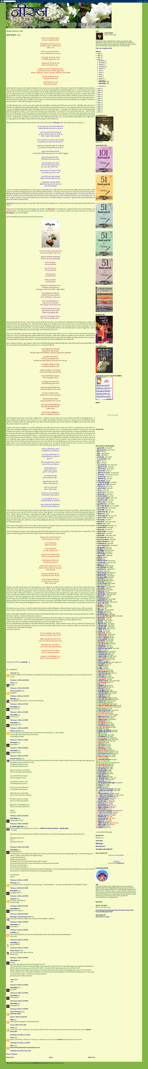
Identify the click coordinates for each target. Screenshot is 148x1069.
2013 (99, 100)
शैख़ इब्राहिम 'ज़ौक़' (103, 778)
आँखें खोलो (101, 685)
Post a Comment (11, 1054)
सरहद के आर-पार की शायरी (106, 789)
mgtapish (13, 898)
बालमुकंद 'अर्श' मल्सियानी (104, 730)
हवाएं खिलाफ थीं (102, 613)
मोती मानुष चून (101, 645)
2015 (99, 96)
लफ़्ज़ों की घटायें (102, 647)
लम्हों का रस (101, 803)
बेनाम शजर (101, 688)
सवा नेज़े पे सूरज (102, 801)
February (102, 80)
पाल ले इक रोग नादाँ (103, 644)
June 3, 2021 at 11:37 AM (18, 1025)
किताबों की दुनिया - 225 (104, 81)
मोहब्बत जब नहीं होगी (103, 807)
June (100, 72)
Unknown (13, 673)
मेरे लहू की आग (101, 565)
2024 (99, 55)
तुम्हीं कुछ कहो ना (101, 494)
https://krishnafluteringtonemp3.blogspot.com (25, 1047)
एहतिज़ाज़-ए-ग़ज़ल (102, 719)
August (101, 68)
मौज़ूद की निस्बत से (102, 806)
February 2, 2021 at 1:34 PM (19, 880)
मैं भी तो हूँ (100, 597)
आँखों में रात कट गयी (103, 823)
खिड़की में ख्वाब (102, 628)
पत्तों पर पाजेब (101, 582)
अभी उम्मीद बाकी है (102, 693)
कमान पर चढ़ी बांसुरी (103, 662)
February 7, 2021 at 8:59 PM (19, 957)
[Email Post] (29, 662)
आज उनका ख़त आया (103, 818)
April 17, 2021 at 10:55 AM (18, 1017)
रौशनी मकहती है (101, 586)
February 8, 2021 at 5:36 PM (19, 1009)
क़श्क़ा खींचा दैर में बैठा (103, 798)
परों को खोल (101, 676)
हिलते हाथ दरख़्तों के (103, 800)
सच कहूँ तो (100, 549)
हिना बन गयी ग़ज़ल (102, 573)
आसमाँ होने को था (101, 569)
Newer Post (10, 1057)
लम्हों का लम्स (101, 591)
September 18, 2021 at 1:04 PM (20, 1043)
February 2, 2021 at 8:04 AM (19, 815)
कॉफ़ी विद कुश (99, 843)
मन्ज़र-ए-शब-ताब (102, 773)
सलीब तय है (101, 674)
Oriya (116, 910)
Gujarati (106, 910)
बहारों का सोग (101, 820)
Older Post (91, 1057)
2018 (99, 90)
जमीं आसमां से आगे (103, 653)
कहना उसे (100, 747)
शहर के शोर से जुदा (103, 673)
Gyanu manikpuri (15, 691)
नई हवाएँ (100, 827)
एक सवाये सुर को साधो (103, 602)
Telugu (127, 910)
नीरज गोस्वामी (13, 707)
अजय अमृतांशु (13, 942)
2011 (99, 104)
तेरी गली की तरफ (102, 576)
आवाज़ (98, 455)
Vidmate (60, 1039)
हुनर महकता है (101, 640)
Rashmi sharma (15, 731)
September (102, 66)
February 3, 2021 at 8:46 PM (19, 914)
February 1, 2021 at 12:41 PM (19, 696)
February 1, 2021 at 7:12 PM (19, 740)
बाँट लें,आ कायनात (102, 671)
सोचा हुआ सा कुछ (102, 625)
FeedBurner (120, 863)
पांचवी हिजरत (101, 696)
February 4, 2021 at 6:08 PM (19, 930)
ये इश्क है (100, 786)
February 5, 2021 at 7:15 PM (19, 948)
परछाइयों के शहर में (101, 574)
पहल (99, 608)
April (100, 76)
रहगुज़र (99, 564)
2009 (99, 108)
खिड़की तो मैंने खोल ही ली (104, 732)
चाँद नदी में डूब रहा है (102, 614)
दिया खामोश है (100, 550)
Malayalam (105, 911)
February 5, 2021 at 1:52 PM (19, 940)
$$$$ (11, 1019)
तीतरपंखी (100, 665)
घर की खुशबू (101, 690)
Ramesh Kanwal (15, 758)
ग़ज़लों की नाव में (102, 701)
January (101, 86)
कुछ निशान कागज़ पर (103, 815)
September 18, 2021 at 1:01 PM (20, 1035)
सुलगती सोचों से (101, 617)
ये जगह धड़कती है (102, 639)
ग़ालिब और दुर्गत (102, 809)
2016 (99, 94)
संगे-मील (100, 631)
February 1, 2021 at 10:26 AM (19, 680)
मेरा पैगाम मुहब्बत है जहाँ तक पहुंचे (106, 783)
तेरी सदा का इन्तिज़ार (103, 793)
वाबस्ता (100, 650)
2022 (99, 57)
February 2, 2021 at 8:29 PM (19, 896)
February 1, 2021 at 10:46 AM (19, 688)
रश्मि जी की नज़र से (100, 846)
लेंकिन (101, 668)
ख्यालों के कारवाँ (102, 687)
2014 (99, 98)
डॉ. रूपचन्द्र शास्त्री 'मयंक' (17, 826)
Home (51, 1057)
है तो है (100, 630)
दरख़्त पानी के (100, 552)
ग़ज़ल (98, 451)
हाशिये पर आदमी (102, 824)
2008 (99, 110)
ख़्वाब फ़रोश (101, 781)
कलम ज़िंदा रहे (101, 724)
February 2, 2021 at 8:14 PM (19, 888)
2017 (99, 92)
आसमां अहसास (101, 619)
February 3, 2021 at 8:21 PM (19, 906)
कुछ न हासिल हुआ (101, 567)
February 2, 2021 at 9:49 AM (19, 823)
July (100, 70)
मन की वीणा (13, 932)
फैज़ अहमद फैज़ (102, 769)
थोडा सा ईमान (101, 588)
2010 (99, 106)
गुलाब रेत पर (101, 821)
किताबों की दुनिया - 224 (104, 83)
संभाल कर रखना (102, 627)
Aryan (12, 1027)
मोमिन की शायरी (102, 776)
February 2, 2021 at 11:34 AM (19, 847)
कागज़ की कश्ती (102, 804)
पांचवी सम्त (101, 695)
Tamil (131, 910)
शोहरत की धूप (101, 633)
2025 (99, 53)
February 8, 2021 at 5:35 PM (19, 985)
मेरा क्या (99, 490)
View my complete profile (104, 48)
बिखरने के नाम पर (102, 623)
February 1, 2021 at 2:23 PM (19, 712)
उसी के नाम (101, 744)
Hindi (111, 911)
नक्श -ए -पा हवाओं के (103, 637)
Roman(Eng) (100, 910)
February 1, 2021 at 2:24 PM (19, 720)
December (102, 60)
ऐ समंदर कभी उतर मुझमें (103, 482)
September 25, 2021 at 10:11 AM (20, 1051)
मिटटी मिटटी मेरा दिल (103, 691)
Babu (12, 1045)
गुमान (100, 667)
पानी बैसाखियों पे (102, 736)
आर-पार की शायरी (107, 810)
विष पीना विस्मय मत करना (104, 753)
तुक (99, 792)
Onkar (12, 683)
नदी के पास (100, 622)
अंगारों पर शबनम (101, 594)
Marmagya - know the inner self (20, 916)
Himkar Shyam (15, 950)
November (102, 62)
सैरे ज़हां (99, 559)
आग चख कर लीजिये (102, 577)
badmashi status (15, 1013)
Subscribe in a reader (103, 917)
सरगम (99, 784)
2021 (99, 59)
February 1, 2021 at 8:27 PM (19, 756)
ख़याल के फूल (101, 596)
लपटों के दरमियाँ (101, 553)
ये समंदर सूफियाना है (102, 599)
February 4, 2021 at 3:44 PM (19, 922)
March (101, 78)
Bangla (112, 910)
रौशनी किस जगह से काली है (105, 648)
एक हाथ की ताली (102, 654)
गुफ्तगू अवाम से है (102, 651)
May (100, 74)
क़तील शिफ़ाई (101, 772)
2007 (99, 112)
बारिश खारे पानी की (102, 560)
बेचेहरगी (100, 661)
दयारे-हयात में (101, 721)
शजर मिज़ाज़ (101, 664)
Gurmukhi (121, 910)
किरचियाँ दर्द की (102, 816)
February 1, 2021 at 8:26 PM (19, 748)
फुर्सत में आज (101, 610)
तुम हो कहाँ (101, 775)
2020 (99, 88)
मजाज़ (99, 787)
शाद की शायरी (101, 749)
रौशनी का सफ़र (101, 600)
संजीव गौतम (13, 699)
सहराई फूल (100, 605)
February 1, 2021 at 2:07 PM (19, 704)
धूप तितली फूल (101, 593)
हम (99, 684)
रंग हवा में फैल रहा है (103, 725)
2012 (99, 102)
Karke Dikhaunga (15, 1011)
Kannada (99, 911)
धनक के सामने (101, 826)
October (101, 64)
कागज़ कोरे (100, 611)
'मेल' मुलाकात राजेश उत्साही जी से (104, 849)
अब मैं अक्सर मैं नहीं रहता (104, 759)
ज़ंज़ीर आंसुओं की (102, 698)
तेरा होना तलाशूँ (102, 770)
